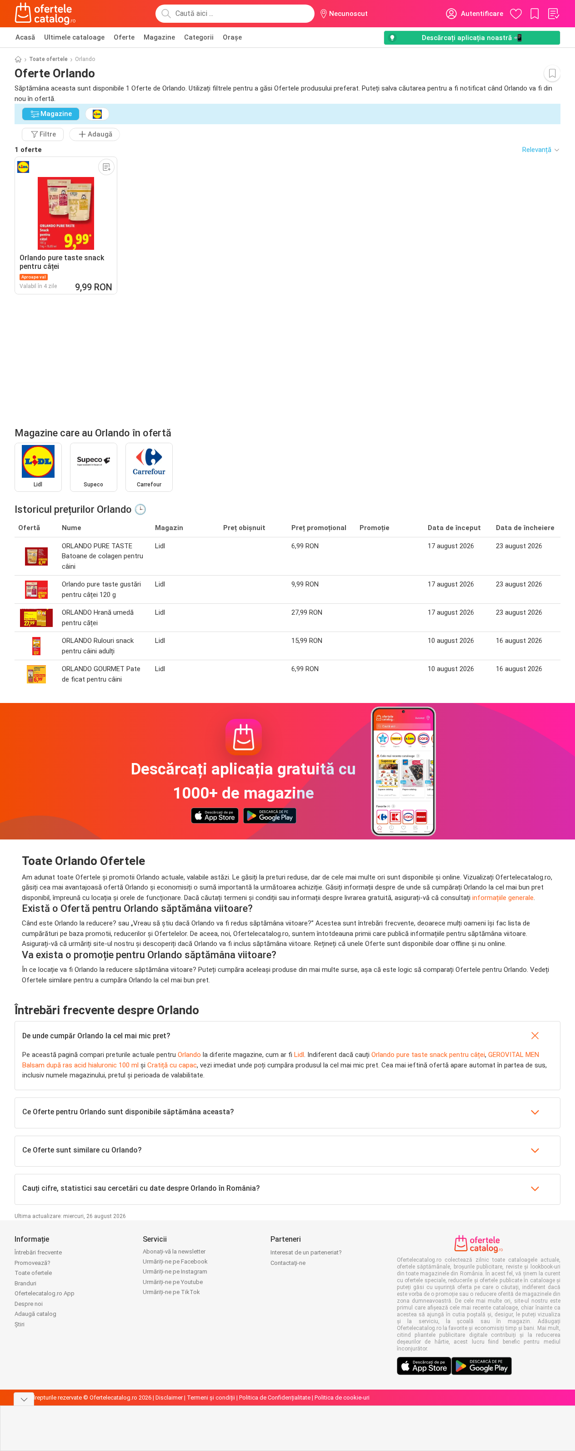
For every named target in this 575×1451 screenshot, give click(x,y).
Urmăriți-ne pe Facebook (175, 1261)
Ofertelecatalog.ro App (45, 1293)
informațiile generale (503, 898)
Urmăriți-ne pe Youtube (173, 1282)
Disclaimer (169, 1397)
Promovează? (32, 1262)
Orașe (232, 37)
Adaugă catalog (35, 1313)
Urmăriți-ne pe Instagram (175, 1271)
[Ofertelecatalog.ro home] (45, 13)
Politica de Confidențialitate (274, 1397)
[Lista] (553, 13)
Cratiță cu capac (172, 1065)
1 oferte (28, 150)
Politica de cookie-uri (342, 1397)
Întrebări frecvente (38, 1252)
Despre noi (29, 1303)
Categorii (199, 37)
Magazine (159, 37)
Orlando (189, 1055)
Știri (20, 1324)
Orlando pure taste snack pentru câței (428, 1055)
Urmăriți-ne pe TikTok (171, 1292)
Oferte (124, 37)
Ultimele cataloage (74, 37)
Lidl (299, 1055)
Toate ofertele (48, 59)
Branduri (25, 1283)
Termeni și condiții (211, 1397)
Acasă (25, 37)
